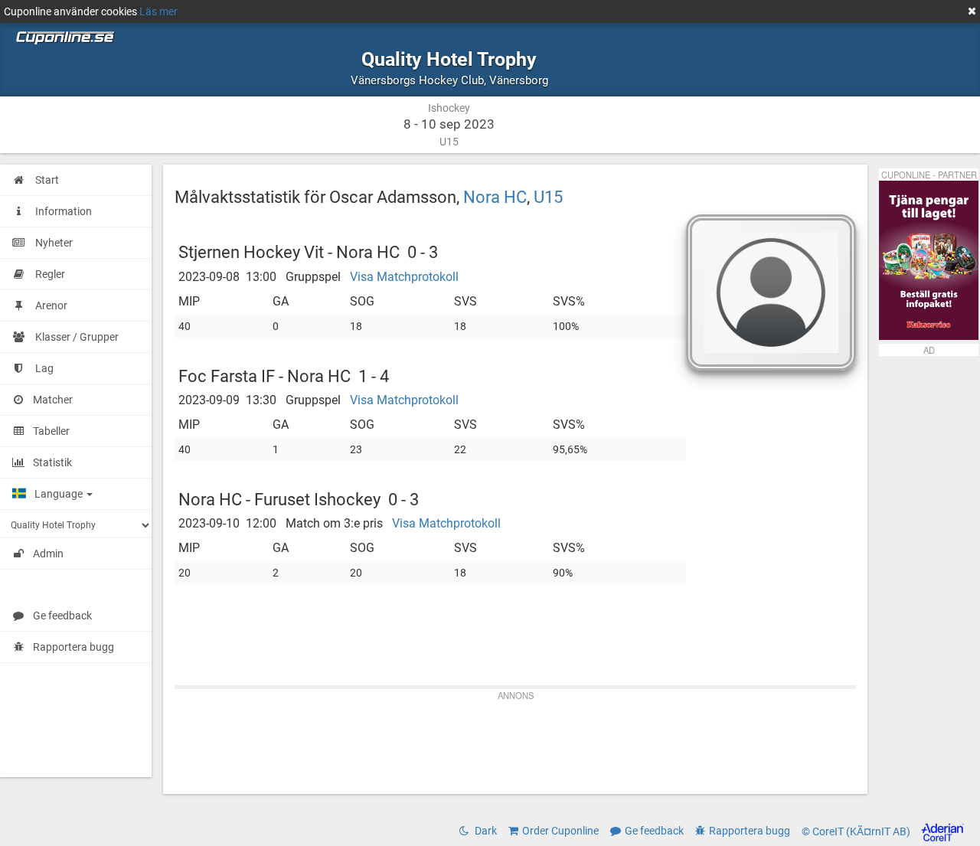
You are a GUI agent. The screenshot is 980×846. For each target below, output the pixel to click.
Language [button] (59, 494)
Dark (484, 831)
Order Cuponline (560, 831)
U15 (548, 197)
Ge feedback (62, 615)
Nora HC (495, 197)
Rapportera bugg (73, 647)
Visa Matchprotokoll (404, 276)
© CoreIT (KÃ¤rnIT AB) (857, 831)
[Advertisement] (515, 740)
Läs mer (158, 11)
